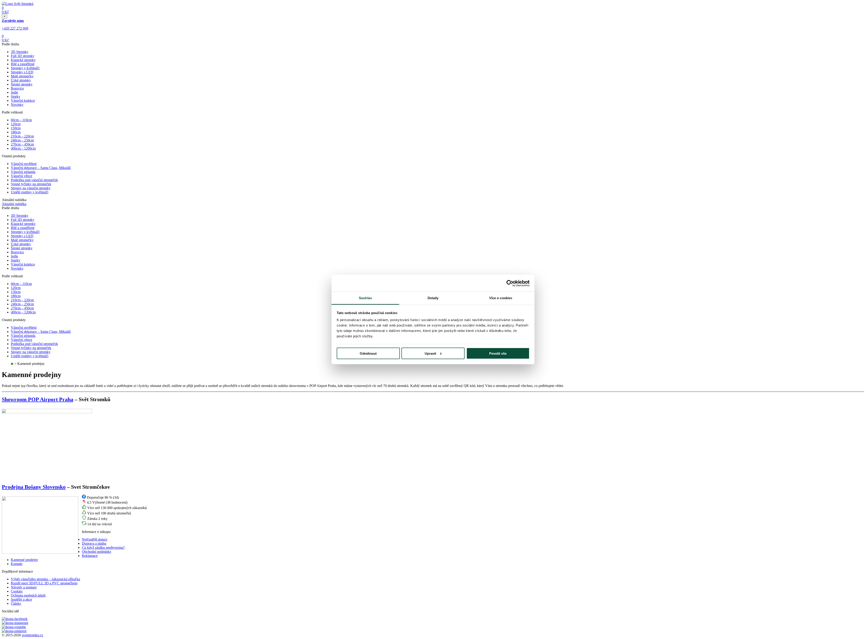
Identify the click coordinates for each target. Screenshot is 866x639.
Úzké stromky (21, 80)
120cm (16, 124)
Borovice (17, 88)
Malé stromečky (22, 76)
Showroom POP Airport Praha (37, 399)
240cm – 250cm (22, 140)
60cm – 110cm (21, 120)
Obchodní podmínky (96, 551)
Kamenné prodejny (24, 560)
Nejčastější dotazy (95, 539)
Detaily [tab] (433, 298)
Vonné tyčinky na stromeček (31, 184)
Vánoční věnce (21, 176)
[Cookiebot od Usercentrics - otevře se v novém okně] (510, 283)
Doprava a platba (94, 543)
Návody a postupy (24, 587)
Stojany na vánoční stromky (31, 188)
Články (16, 603)
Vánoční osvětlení (24, 164)
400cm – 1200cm (23, 148)
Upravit (430, 353)
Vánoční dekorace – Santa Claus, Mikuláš (41, 168)
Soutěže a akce (21, 599)
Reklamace (90, 556)
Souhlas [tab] (365, 298)
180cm (16, 132)
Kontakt (16, 564)
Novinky (17, 104)
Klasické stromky (23, 60)
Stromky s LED (22, 72)
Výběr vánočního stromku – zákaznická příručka (45, 579)
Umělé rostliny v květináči (29, 192)
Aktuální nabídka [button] (14, 204)
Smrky (15, 96)
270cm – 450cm (22, 144)
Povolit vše (498, 353)
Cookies (17, 591)
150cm (16, 128)
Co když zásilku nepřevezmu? (103, 547)
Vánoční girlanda (23, 172)
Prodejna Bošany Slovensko (34, 487)
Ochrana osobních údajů (28, 595)
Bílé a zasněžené (23, 64)
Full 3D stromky (22, 56)
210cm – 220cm (22, 136)
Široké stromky (21, 84)
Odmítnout (368, 353)
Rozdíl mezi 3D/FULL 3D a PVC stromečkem (44, 583)
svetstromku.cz (32, 635)
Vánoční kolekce (23, 100)
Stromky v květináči (25, 68)
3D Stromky (19, 52)
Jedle (14, 92)
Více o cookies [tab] (500, 298)
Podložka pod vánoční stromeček (34, 180)
